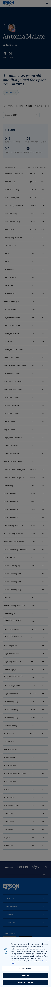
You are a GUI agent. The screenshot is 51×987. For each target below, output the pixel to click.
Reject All (25, 975)
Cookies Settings (25, 968)
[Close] (48, 940)
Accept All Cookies (25, 982)
